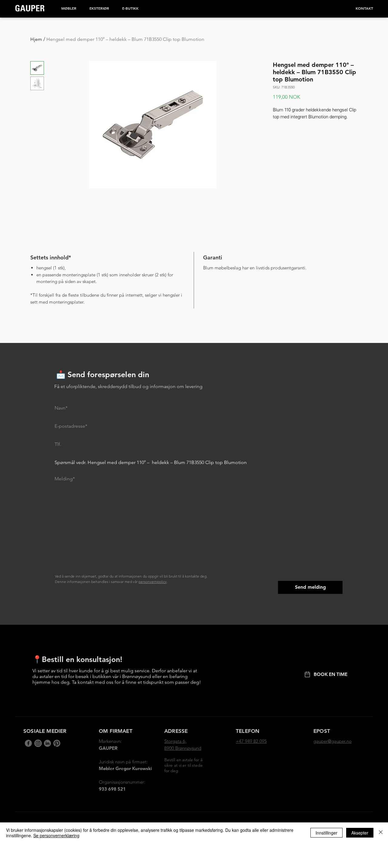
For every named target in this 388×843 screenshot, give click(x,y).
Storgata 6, (175, 741)
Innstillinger (326, 833)
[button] (69, 8)
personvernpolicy (153, 581)
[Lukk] (380, 832)
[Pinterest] (57, 743)
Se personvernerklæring (56, 835)
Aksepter (359, 833)
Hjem (36, 39)
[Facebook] (28, 743)
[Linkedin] (37, 743)
